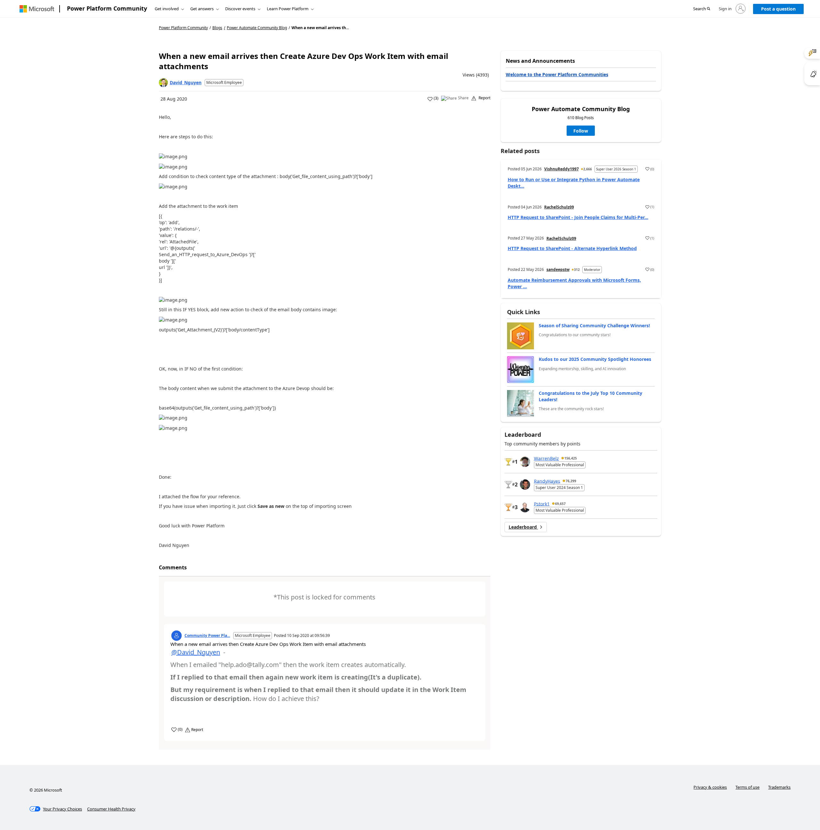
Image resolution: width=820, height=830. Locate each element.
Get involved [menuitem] (167, 9)
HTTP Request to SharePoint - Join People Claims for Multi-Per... (578, 217)
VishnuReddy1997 (561, 169)
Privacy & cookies (710, 787)
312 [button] (577, 269)
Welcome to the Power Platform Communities (557, 74)
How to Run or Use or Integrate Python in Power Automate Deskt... (574, 182)
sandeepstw (558, 269)
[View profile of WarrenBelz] (525, 462)
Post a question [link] (778, 9)
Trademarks (779, 787)
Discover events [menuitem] (240, 9)
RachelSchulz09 (559, 207)
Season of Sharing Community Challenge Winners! (594, 325)
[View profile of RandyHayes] (525, 484)
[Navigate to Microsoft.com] (37, 8)
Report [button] (484, 98)
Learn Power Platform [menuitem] (287, 9)
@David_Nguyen (195, 652)
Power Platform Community (107, 8)
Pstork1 (542, 503)
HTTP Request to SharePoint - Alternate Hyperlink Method (572, 248)
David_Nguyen (185, 82)
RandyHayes (547, 481)
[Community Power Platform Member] (176, 636)
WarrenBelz (546, 458)
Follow (580, 131)
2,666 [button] (587, 169)
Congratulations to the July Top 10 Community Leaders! (590, 396)
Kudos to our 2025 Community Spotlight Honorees (595, 359)
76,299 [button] (571, 481)
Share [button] (463, 98)
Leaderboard (523, 527)
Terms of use (747, 787)
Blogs (217, 27)
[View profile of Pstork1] (525, 507)
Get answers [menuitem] (202, 9)
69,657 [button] (560, 503)
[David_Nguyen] (163, 82)
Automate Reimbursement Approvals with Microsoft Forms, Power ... (574, 283)
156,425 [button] (570, 458)
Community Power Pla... (207, 635)
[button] (701, 9)
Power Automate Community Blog (257, 27)
